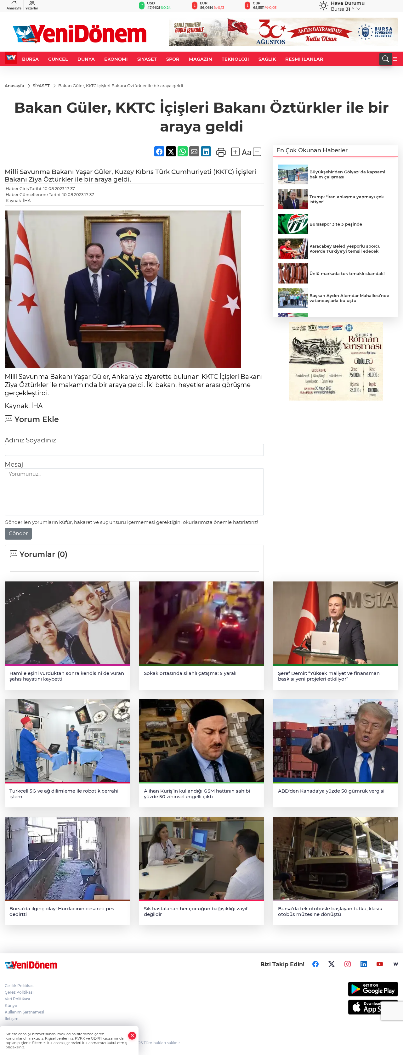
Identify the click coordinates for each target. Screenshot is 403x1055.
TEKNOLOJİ (235, 59)
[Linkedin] (363, 964)
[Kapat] (132, 1035)
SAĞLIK (267, 59)
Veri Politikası (17, 998)
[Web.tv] (395, 964)
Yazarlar (32, 8)
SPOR (172, 59)
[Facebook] (315, 964)
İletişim (12, 1018)
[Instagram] (347, 964)
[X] (331, 964)
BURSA (30, 59)
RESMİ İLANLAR (304, 59)
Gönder (18, 533)
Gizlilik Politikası (19, 985)
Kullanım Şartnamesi (24, 1012)
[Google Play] (352, 989)
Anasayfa (14, 8)
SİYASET (147, 59)
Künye (11, 1005)
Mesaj (14, 464)
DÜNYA (86, 59)
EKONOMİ (116, 59)
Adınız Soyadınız (30, 440)
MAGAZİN (200, 59)
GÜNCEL (58, 59)
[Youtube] (379, 964)
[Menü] (395, 59)
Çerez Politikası (19, 992)
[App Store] (352, 1007)
